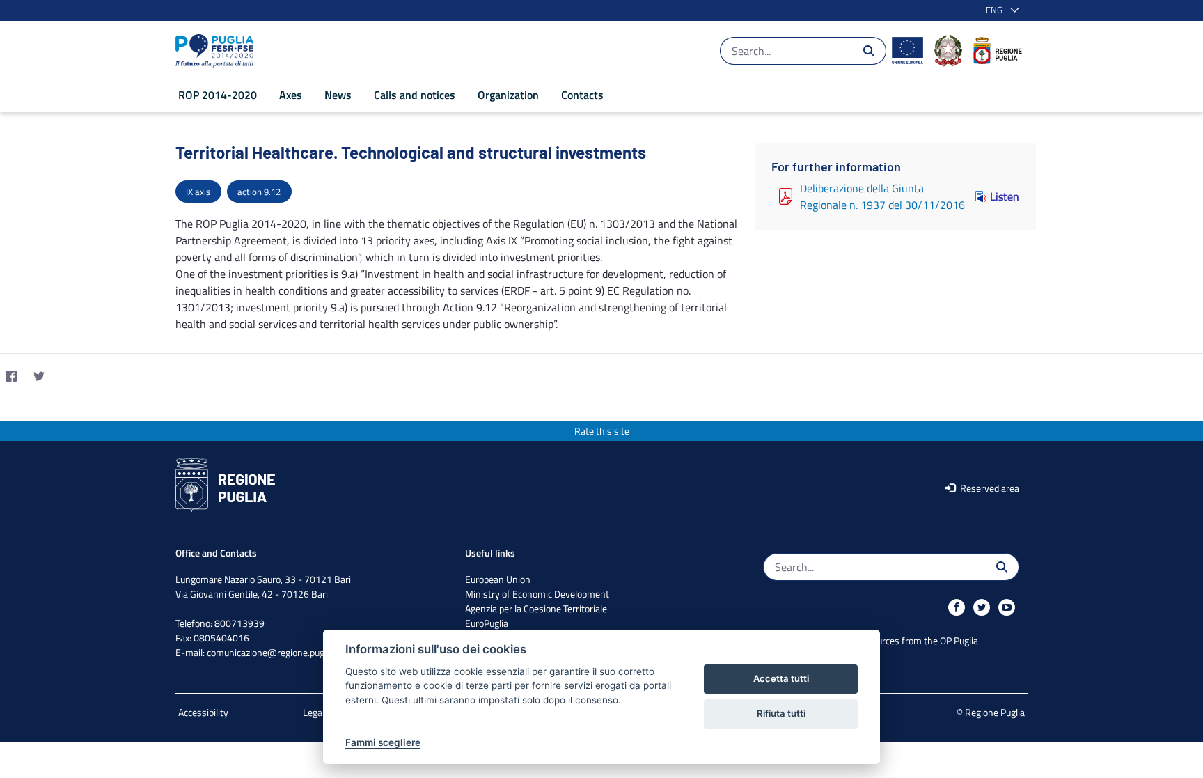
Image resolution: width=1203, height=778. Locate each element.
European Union (497, 579)
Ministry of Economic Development (537, 593)
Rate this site (601, 430)
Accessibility (203, 712)
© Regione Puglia (991, 712)
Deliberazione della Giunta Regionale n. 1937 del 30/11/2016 (882, 196)
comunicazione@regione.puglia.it (274, 652)
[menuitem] (217, 95)
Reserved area (988, 488)
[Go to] (217, 51)
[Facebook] (11, 376)
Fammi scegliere (382, 742)
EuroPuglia (486, 623)
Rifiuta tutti (781, 713)
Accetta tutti (781, 678)
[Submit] (869, 51)
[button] (999, 10)
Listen (1004, 196)
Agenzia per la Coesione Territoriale (536, 608)
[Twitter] (39, 376)
